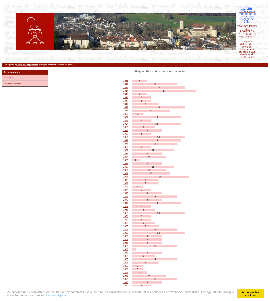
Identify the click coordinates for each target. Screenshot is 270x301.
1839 (125, 173)
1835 (125, 160)
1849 (125, 206)
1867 (125, 266)
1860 (125, 243)
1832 (125, 150)
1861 (125, 246)
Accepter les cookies (250, 293)
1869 (125, 272)
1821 (125, 114)
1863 (125, 252)
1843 (125, 186)
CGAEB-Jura (247, 56)
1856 (125, 229)
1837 (125, 167)
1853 (125, 219)
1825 (125, 127)
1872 (125, 282)
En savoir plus (56, 295)
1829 (125, 140)
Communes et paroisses (27, 65)
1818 (125, 104)
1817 (125, 100)
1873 (125, 285)
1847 (125, 200)
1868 (125, 269)
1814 (125, 91)
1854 (125, 223)
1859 (125, 239)
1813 (125, 87)
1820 (125, 110)
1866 (125, 262)
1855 (125, 226)
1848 (125, 203)
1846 (125, 196)
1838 (125, 170)
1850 (125, 209)
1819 (125, 107)
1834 (125, 157)
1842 (125, 183)
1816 (125, 97)
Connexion (9, 78)
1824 (125, 124)
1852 (125, 216)
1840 (125, 176)
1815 (125, 94)
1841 (125, 180)
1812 (125, 84)
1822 (125, 117)
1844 (125, 190)
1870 (125, 276)
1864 (125, 256)
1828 (125, 137)
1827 (125, 134)
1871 (125, 279)
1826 (125, 130)
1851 (125, 213)
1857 (125, 233)
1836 (125, 163)
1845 (125, 193)
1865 (125, 259)
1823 (125, 120)
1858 (125, 236)
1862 (125, 249)
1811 (125, 81)
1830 (125, 143)
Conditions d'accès (12, 84)
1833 (125, 153)
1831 (125, 147)
